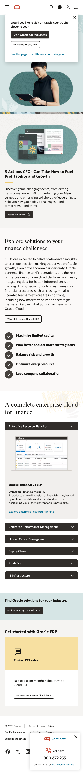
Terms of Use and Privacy (42, 726)
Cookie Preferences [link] (15, 732)
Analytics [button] (15, 563)
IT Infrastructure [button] (19, 575)
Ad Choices (35, 732)
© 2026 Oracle (13, 726)
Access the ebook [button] (16, 214)
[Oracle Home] (17, 7)
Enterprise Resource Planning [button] (28, 426)
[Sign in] (67, 7)
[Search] (51, 7)
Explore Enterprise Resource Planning (31, 511)
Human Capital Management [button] (27, 539)
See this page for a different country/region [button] (37, 54)
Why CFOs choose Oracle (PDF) (23, 318)
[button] (7, 7)
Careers (50, 732)
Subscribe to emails (15, 738)
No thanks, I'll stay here (25, 44)
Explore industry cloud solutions (23, 610)
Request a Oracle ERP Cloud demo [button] (33, 695)
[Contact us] (75, 7)
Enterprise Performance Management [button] (33, 527)
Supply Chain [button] (17, 551)
